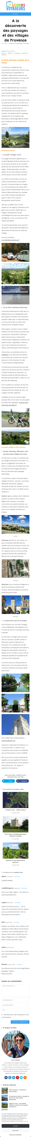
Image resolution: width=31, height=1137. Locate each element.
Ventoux (4, 55)
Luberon (9, 53)
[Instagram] (9, 1077)
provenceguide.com (8, 741)
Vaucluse (24, 53)
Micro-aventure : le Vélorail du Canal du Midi (17, 1090)
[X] (21, 1077)
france (3, 53)
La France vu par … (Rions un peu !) (15, 810)
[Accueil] (2, 43)
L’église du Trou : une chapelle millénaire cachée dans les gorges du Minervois (18, 1105)
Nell (3, 922)
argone (4, 902)
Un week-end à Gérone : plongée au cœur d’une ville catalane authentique (19, 1097)
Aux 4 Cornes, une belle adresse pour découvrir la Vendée (15, 835)
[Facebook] (6, 1077)
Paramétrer (15, 1130)
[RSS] (25, 1077)
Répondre (17, 876)
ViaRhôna (5, 355)
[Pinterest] (17, 1077)
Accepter (15, 1126)
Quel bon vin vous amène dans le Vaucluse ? (15, 861)
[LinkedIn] (13, 1077)
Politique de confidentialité (15, 1134)
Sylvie (4, 947)
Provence (17, 53)
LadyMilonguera (7, 888)
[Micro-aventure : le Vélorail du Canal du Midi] (5, 1091)
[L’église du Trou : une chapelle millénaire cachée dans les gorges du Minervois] (5, 1105)
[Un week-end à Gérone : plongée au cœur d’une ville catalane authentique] (5, 1098)
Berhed (4, 964)
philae (4, 876)
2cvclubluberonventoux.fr (10, 240)
